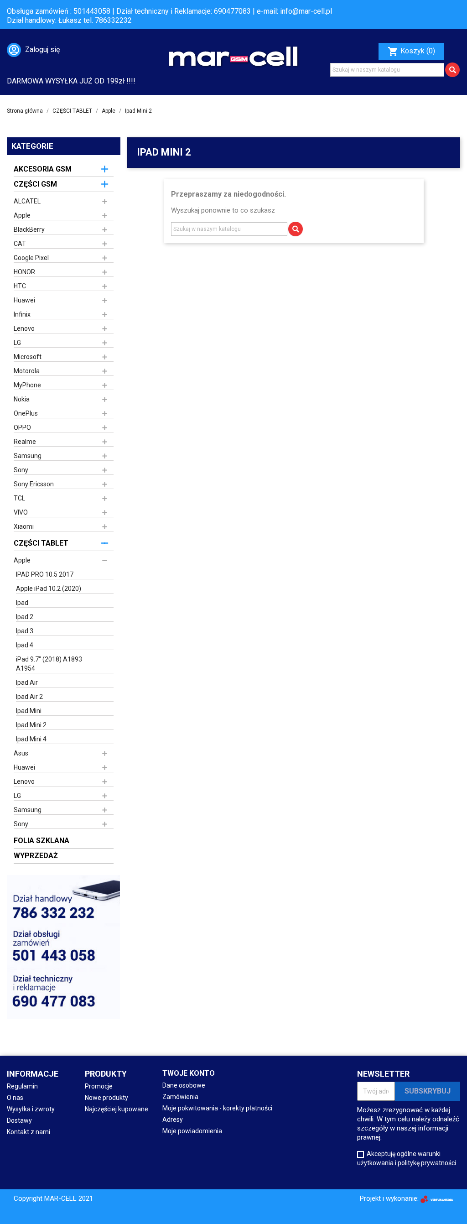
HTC (20, 286)
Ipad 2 (24, 616)
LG (17, 342)
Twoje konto (188, 1073)
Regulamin (22, 1086)
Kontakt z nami (28, 1131)
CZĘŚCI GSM (35, 184)
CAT (20, 243)
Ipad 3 (24, 631)
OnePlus (26, 413)
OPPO (22, 427)
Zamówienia (180, 1096)
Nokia (22, 399)
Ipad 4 (24, 645)
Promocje (99, 1086)
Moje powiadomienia (192, 1131)
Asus (21, 753)
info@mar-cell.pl (306, 11)
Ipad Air (27, 682)
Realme (25, 441)
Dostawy (19, 1120)
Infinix (22, 314)
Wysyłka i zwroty (31, 1109)
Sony (21, 470)
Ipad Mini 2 (31, 725)
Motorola (27, 371)
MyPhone (27, 385)
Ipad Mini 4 (31, 739)
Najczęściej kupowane (116, 1109)
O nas (15, 1097)
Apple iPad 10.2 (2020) (48, 588)
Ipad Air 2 (29, 696)
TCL (19, 498)
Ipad (22, 602)
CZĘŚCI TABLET (41, 543)
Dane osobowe (183, 1085)
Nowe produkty (106, 1097)
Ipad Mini (29, 710)
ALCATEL (27, 201)
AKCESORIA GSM (43, 169)
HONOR (24, 272)
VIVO (21, 512)
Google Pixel (31, 257)
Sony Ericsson (34, 484)
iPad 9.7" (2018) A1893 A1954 (49, 664)
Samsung (28, 455)
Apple (22, 215)
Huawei (24, 300)
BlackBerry (29, 229)
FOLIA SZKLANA (41, 840)
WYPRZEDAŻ (36, 855)
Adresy (172, 1119)
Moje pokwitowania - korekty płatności (217, 1108)
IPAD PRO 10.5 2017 (44, 574)
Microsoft (28, 356)
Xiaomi (24, 526)
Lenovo (24, 328)
